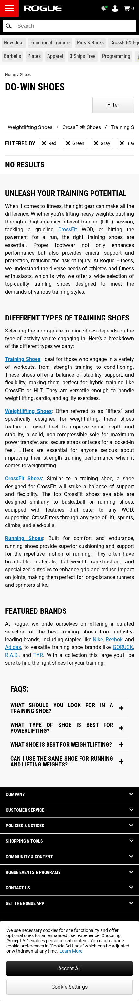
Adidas (13, 647)
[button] (9, 26)
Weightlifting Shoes (30, 127)
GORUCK (123, 647)
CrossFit (67, 229)
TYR (38, 655)
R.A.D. (12, 655)
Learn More (70, 951)
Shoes (25, 74)
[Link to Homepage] (43, 8)
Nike (98, 639)
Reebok (114, 639)
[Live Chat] (105, 8)
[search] (69, 26)
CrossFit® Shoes (81, 127)
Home (10, 74)
